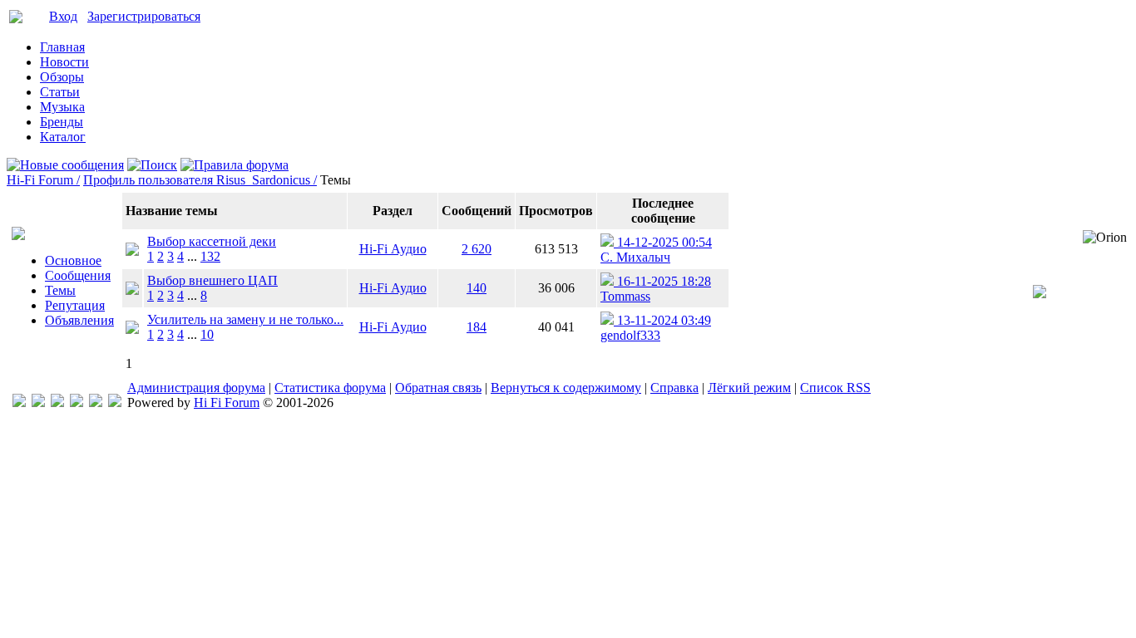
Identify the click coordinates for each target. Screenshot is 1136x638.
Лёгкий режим (749, 387)
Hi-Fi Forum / (43, 180)
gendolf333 (630, 335)
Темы (60, 290)
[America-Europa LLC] (38, 402)
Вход (63, 16)
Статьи (60, 92)
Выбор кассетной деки (211, 241)
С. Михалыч (635, 257)
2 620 (476, 249)
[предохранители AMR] (19, 402)
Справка (674, 387)
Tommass (625, 296)
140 (477, 288)
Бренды (61, 122)
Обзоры (62, 77)
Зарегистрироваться (143, 16)
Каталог (63, 137)
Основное (73, 260)
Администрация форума (196, 387)
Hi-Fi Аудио (393, 249)
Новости (64, 62)
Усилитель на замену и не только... (245, 319)
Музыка (62, 107)
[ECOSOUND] (76, 402)
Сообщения (78, 275)
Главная (62, 47)
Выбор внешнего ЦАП (212, 280)
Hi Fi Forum (226, 402)
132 (210, 256)
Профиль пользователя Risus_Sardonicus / (200, 180)
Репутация (75, 305)
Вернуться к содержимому (566, 387)
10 (207, 334)
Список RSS (835, 387)
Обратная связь (438, 387)
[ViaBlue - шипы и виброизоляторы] (95, 402)
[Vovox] (114, 402)
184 (477, 327)
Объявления (79, 320)
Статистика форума (330, 387)
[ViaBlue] (57, 402)
